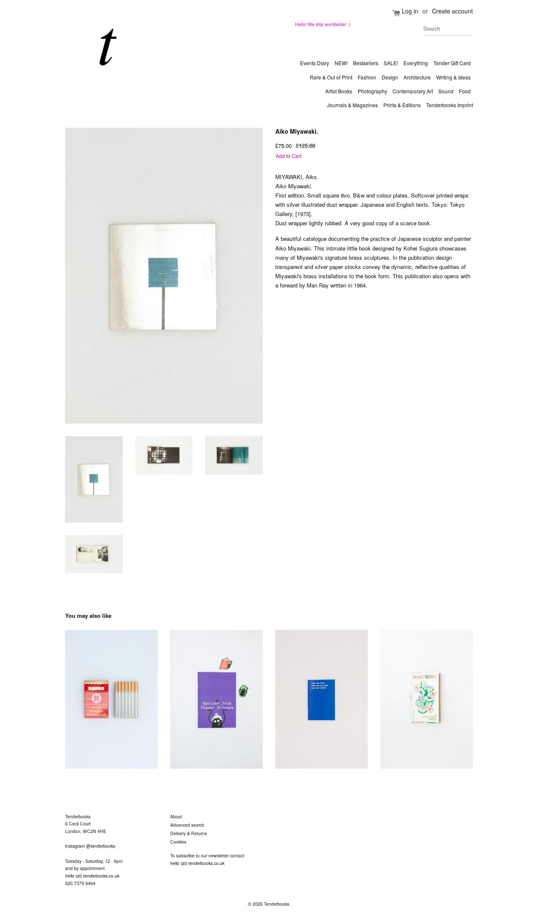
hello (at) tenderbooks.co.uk (92, 876)
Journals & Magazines (352, 104)
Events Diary (314, 62)
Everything (416, 62)
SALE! (391, 62)
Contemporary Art (413, 91)
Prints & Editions (402, 104)
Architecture (417, 77)
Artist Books (338, 91)
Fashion (367, 77)
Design (390, 77)
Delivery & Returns (188, 833)
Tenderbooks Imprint (449, 104)
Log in (410, 11)
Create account (452, 11)
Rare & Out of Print (331, 77)
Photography (372, 91)
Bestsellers (365, 62)
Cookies (178, 841)
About (176, 816)
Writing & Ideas (453, 77)
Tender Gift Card (452, 62)
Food (465, 91)
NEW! (341, 62)
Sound (446, 91)
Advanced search (187, 825)
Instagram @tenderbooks (90, 846)
